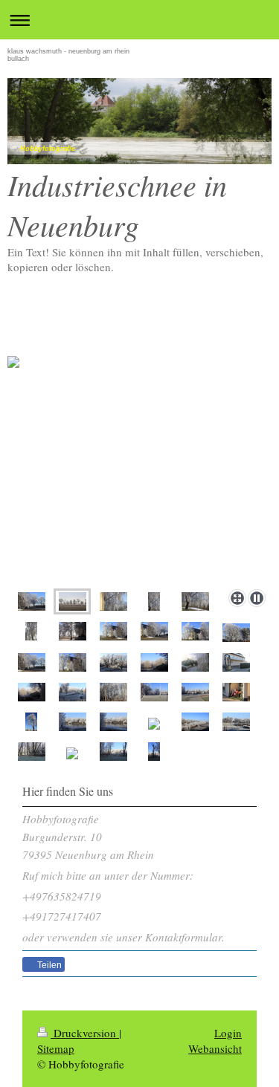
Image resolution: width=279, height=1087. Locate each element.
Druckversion (85, 1032)
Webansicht (215, 1048)
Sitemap (55, 1048)
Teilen (48, 965)
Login (228, 1032)
